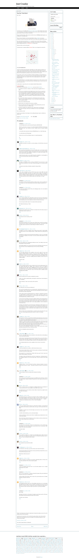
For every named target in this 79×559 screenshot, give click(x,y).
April (53, 97)
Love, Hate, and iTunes (55, 70)
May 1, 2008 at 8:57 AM (26, 196)
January (53, 101)
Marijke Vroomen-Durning (23, 148)
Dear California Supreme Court (55, 77)
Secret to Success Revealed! (55, 73)
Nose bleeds (23, 117)
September (53, 53)
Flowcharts (23, 550)
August (53, 54)
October (53, 52)
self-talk (48, 551)
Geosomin (20, 316)
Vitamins (17, 547)
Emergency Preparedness (57, 551)
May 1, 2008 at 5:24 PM (25, 395)
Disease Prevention (26, 545)
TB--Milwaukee (21, 447)
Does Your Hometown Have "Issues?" (55, 84)
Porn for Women (44, 550)
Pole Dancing (39, 550)
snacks (58, 552)
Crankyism (57, 549)
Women (34, 549)
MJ (19, 274)
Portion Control (18, 546)
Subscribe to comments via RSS (21, 520)
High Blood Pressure (40, 546)
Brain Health (18, 548)
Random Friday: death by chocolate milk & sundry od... (55, 60)
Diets (22, 541)
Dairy (61, 549)
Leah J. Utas (21, 170)
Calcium (33, 548)
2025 (52, 34)
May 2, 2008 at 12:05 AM (27, 465)
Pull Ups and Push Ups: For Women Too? (55, 92)
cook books (39, 551)
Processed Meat (43, 552)
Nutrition (26, 538)
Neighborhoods (48, 548)
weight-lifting (40, 549)
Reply (20, 138)
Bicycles (22, 540)
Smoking (55, 548)
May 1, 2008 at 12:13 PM (24, 240)
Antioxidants (29, 541)
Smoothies (58, 548)
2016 (52, 38)
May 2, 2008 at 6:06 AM (26, 471)
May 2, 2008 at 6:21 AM (26, 481)
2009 (52, 47)
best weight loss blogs (34, 551)
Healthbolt (38, 38)
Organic (30, 550)
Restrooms (20, 553)
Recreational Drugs (57, 550)
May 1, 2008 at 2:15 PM (29, 333)
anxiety (38, 545)
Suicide (52, 552)
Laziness (41, 547)
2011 (52, 44)
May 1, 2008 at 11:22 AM (31, 228)
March (53, 99)
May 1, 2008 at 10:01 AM (27, 208)
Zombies (29, 551)
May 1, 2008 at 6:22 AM (26, 123)
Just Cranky (22, 3)
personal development (57, 539)
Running (49, 539)
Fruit (29, 546)
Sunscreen (55, 552)
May (52, 58)
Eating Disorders (18, 550)
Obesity (17, 540)
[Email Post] (31, 116)
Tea (57, 546)
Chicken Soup (54, 81)
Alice (20, 215)
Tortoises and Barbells (55, 62)
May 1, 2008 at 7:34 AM (26, 141)
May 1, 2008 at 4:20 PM (26, 376)
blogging (43, 538)
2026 (52, 33)
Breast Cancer (23, 548)
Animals (30, 540)
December (53, 49)
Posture (17, 553)
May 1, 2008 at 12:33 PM (26, 250)
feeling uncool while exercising (32, 30)
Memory (61, 545)
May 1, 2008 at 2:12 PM (25, 316)
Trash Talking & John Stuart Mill (55, 79)
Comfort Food (49, 549)
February (53, 100)
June (52, 57)
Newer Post (19, 526)
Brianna (20, 395)
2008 (52, 48)
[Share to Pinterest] (36, 116)
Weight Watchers (19, 551)
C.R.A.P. (52, 551)
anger (36, 549)
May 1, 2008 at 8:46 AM (26, 180)
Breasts (57, 545)
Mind (23, 539)
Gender (37, 547)
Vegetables (53, 540)
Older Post (45, 526)
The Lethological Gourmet (23, 228)
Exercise (18, 538)
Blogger (41, 557)
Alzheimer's (56, 547)
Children (46, 545)
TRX (22, 553)
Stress (25, 541)
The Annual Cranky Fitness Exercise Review (55, 72)
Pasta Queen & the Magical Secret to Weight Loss (55, 86)
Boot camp (44, 549)
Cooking (54, 549)
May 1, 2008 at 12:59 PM (24, 274)
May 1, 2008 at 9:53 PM (24, 433)
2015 (52, 39)
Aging (26, 540)
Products (43, 539)
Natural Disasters (26, 552)
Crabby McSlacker (23, 116)
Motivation (51, 538)
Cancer (33, 539)
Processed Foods (38, 552)
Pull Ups (48, 550)
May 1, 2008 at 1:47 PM (23, 285)
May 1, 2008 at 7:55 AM (31, 148)
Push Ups (52, 550)
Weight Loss (35, 538)
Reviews (34, 541)
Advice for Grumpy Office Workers (55, 75)
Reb (19, 385)
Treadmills (27, 549)
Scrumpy (20, 160)
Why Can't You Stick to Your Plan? (56, 90)
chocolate (48, 547)
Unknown (20, 250)
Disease (20, 117)
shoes (54, 545)
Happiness (38, 541)
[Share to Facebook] (35, 116)
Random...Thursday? (54, 87)
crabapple (20, 346)
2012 (52, 43)
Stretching (18, 549)
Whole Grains (24, 551)
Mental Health (59, 540)
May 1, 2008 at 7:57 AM (25, 160)
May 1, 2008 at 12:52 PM (25, 263)
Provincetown (61, 541)
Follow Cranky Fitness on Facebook (55, 118)
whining (27, 117)
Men (44, 548)
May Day (29, 41)
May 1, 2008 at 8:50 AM (26, 187)
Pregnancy (50, 546)
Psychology (44, 547)
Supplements (19, 545)
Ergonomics (37, 548)
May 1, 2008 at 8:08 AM (26, 170)
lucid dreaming (44, 551)
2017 (52, 37)
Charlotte (20, 196)
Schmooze (54, 110)
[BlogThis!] (33, 116)
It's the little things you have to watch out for (56, 94)
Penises (31, 552)
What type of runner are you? (56, 69)
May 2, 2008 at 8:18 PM (26, 490)
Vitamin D (60, 546)
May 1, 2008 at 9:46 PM (26, 423)
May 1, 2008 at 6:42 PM (24, 404)
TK (19, 285)
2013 (52, 42)
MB (19, 404)
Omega (27, 550)
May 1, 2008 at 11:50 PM (25, 458)
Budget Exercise (29, 548)
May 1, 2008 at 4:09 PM (29, 370)
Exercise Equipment (36, 540)
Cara (20, 433)
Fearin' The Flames (54, 66)
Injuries (52, 541)
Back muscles (61, 547)
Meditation (43, 541)
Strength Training (47, 540)
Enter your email (53, 16)
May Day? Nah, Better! (55, 96)
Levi (20, 240)
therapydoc (21, 141)
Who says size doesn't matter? (56, 82)
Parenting (47, 541)
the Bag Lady (21, 208)
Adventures (17, 541)
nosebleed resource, (30, 87)
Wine (30, 549)
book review (21, 547)
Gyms (42, 540)
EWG (61, 552)
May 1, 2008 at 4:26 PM (24, 385)
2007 (52, 103)
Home (32, 526)
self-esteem (52, 547)
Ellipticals (29, 547)
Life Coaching (46, 546)
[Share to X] (34, 116)
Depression (25, 547)
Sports (62, 548)
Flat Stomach (33, 547)
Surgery (62, 550)
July (52, 55)
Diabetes (26, 546)
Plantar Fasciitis (34, 550)
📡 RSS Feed (52, 21)
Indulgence (50, 545)
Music (35, 545)
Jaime (20, 263)
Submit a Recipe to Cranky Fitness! (55, 64)
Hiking (31, 545)
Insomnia (41, 548)
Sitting (52, 548)
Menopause (21, 552)
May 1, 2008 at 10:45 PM (28, 447)
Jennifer (20, 458)
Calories (23, 546)
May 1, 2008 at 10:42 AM (27, 221)
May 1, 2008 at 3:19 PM (26, 346)
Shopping (54, 546)
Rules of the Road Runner (55, 65)
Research (17, 539)
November (53, 50)
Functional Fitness (33, 546)
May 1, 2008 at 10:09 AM (24, 215)
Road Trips (28, 539)
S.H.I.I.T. (48, 552)
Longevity (55, 541)
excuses (42, 545)
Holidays (38, 539)
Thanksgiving (23, 549)
